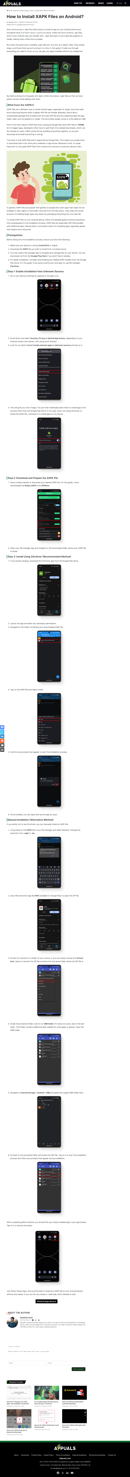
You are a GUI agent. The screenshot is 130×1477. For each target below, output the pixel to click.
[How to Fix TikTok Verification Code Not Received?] (46, 1416)
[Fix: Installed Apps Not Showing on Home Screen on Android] (46, 1393)
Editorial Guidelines (80, 1455)
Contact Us (112, 1455)
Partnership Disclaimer (97, 1455)
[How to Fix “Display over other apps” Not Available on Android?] (19, 1393)
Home (10, 10)
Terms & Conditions (63, 1455)
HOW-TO (78, 3)
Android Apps (24, 10)
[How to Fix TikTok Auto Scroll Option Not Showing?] (19, 1418)
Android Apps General (47, 1301)
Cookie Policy (48, 1455)
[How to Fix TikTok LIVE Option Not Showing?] (74, 1416)
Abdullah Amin (12, 22)
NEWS (101, 3)
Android (16, 10)
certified (19, 24)
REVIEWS (90, 3)
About (16, 1455)
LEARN (110, 3)
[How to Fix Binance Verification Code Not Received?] (74, 1393)
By (8, 22)
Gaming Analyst (25, 1320)
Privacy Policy (36, 1455)
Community (25, 1455)
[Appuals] (12, 3)
